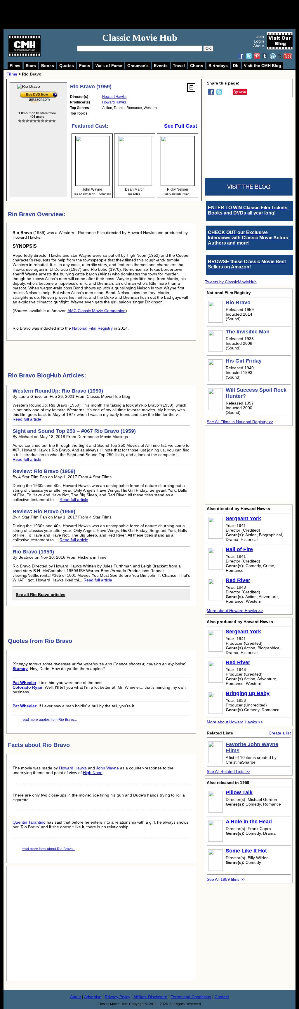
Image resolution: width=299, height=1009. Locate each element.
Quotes (66, 65)
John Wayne (107, 768)
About (258, 45)
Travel (179, 65)
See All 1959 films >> (226, 879)
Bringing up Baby (248, 693)
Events (161, 65)
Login (259, 41)
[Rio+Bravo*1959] (39, 92)
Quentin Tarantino (29, 822)
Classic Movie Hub (139, 37)
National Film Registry (92, 328)
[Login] (37, 121)
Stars (31, 65)
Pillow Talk (239, 792)
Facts (84, 65)
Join (260, 36)
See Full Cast (180, 126)
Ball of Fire (239, 549)
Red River (238, 580)
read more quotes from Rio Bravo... (49, 720)
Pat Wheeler (24, 682)
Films (15, 65)
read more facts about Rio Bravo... (48, 849)
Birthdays (218, 65)
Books (47, 65)
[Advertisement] (156, 14)
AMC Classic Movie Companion (96, 310)
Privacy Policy (117, 996)
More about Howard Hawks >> (235, 610)
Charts (196, 65)
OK (208, 48)
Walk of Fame (108, 65)
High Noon (92, 772)
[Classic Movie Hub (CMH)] (24, 55)
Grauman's (138, 65)
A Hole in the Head (249, 822)
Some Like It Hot (246, 851)
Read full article (27, 419)
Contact (222, 996)
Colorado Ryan (27, 687)
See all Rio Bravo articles (40, 594)
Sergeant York (243, 518)
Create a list (280, 733)
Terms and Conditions (191, 996)
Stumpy (20, 668)
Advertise (92, 996)
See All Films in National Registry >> (240, 421)
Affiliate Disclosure (150, 996)
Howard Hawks (114, 97)
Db (236, 65)
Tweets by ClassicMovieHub (231, 282)
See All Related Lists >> (228, 771)
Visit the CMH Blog (262, 65)
